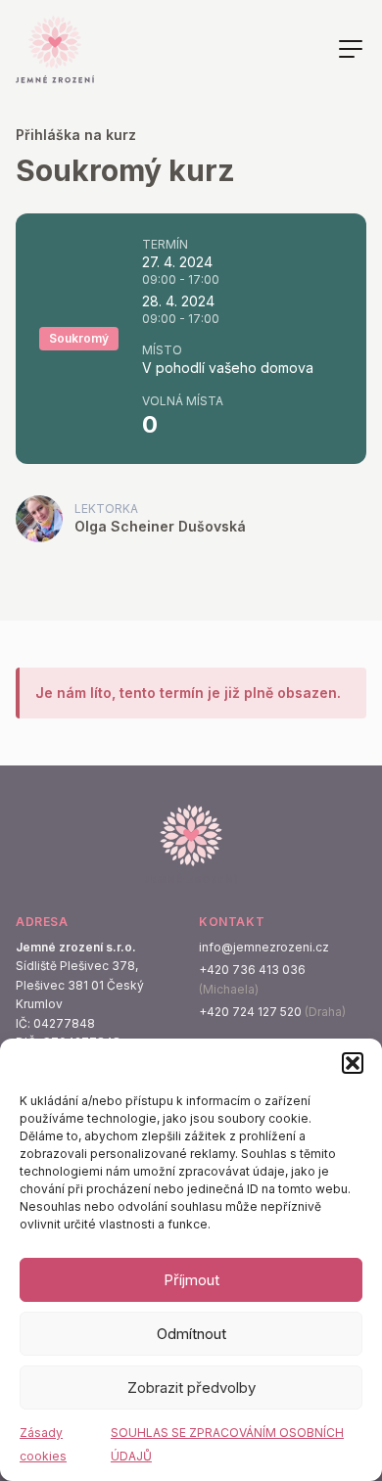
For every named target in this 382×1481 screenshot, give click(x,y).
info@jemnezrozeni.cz (264, 947)
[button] (352, 1063)
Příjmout (191, 1280)
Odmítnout (191, 1333)
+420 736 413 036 (252, 969)
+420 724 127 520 (250, 1011)
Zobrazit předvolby (191, 1387)
